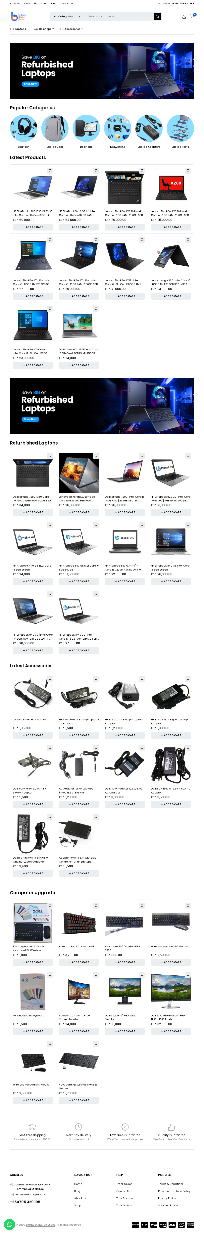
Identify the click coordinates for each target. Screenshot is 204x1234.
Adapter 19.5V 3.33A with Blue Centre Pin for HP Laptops (77, 860)
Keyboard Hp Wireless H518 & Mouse (78, 1086)
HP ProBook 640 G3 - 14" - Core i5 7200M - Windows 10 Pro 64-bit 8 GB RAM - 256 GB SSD (123, 568)
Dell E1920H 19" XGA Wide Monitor (120, 1017)
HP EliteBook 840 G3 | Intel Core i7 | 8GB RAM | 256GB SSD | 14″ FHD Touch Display (33, 637)
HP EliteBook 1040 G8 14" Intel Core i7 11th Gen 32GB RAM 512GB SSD (77, 213)
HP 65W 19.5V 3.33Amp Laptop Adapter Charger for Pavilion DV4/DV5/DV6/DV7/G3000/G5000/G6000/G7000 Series (90, 721)
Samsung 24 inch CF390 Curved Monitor (74, 1017)
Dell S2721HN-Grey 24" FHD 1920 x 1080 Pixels (168, 1017)
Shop (44, 3)
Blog (53, 3)
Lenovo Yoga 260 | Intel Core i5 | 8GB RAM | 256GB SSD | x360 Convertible (170, 282)
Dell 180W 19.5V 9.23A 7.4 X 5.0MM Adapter (29, 790)
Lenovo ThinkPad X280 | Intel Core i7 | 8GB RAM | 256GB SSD (170, 213)
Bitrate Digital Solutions (40, 1225)
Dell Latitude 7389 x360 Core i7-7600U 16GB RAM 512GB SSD (32, 499)
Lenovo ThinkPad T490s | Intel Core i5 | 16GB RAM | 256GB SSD (78, 282)
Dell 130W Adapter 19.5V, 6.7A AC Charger (123, 790)
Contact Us (30, 3)
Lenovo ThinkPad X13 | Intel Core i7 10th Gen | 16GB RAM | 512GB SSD (123, 282)
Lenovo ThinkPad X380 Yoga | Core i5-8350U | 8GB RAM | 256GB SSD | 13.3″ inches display (77, 499)
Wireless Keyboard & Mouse (169, 946)
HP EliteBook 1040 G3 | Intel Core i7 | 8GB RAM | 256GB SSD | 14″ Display (78, 637)
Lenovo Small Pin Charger (29, 719)
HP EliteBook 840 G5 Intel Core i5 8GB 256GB (170, 568)
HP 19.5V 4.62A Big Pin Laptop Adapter (169, 721)
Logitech (23, 147)
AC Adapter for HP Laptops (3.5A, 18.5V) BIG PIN (76, 790)
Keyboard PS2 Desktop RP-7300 (122, 948)
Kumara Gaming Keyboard (76, 946)
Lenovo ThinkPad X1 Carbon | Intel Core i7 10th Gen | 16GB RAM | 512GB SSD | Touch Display (31, 351)
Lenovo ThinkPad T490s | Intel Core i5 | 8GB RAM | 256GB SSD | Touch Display (32, 282)
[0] (192, 16)
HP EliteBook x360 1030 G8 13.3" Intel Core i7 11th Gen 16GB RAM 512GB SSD (32, 213)
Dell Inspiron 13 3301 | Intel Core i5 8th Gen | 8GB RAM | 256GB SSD (78, 351)
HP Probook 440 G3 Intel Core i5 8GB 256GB (32, 568)
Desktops (86, 147)
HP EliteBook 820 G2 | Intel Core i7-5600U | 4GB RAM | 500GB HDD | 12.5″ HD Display (171, 499)
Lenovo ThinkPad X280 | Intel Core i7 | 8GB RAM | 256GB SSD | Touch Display (124, 213)
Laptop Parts (180, 147)
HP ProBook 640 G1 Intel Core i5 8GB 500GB (79, 568)
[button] (33, 227)
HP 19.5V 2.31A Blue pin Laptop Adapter (124, 721)
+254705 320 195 (25, 1201)
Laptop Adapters (149, 147)
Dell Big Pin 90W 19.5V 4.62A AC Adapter (170, 790)
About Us (15, 3)
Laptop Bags (55, 147)
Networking (117, 147)
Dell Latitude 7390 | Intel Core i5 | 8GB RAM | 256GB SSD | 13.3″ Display (124, 499)
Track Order (67, 3)
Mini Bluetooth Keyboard (28, 1015)
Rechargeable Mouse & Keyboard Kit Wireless (28, 948)
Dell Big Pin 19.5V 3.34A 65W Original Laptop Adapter (30, 860)
